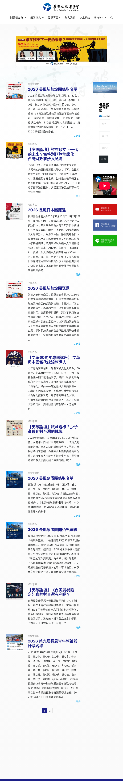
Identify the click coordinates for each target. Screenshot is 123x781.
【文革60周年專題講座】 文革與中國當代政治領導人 (54, 359)
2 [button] (61, 67)
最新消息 (35, 17)
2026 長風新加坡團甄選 (49, 288)
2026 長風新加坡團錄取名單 (52, 89)
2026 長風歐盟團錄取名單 (51, 478)
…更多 (77, 135)
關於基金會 (17, 17)
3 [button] (66, 67)
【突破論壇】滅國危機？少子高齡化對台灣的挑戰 (53, 429)
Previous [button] (19, 65)
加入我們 (70, 17)
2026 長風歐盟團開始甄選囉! (53, 529)
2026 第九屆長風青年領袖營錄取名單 (52, 643)
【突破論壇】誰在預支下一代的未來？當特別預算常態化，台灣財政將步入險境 (53, 154)
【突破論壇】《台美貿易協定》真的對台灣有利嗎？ (51, 592)
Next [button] (104, 65)
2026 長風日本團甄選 (47, 210)
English (99, 17)
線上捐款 (85, 17)
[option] (61, 51)
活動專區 (53, 17)
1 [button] (56, 67)
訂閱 (104, 159)
